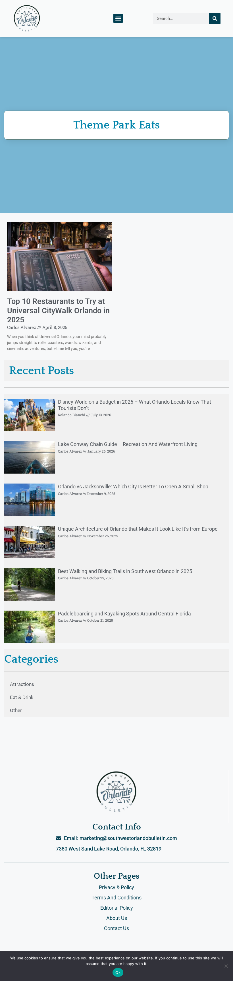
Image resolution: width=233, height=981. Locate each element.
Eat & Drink (22, 697)
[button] (118, 18)
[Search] (214, 18)
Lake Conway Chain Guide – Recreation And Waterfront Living (127, 444)
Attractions (22, 684)
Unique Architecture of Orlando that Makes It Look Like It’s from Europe (138, 529)
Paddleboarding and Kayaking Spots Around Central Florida (124, 614)
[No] (226, 966)
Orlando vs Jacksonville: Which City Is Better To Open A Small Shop (133, 487)
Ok (117, 972)
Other (16, 710)
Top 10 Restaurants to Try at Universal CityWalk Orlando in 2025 (58, 310)
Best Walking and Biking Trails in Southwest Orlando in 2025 (125, 571)
